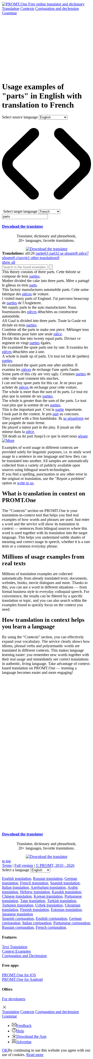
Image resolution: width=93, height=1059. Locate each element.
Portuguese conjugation (71, 923)
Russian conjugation (18, 927)
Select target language (20, 211)
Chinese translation (17, 896)
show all (8, 262)
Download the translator (22, 226)
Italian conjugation (36, 923)
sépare (83, 436)
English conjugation (51, 918)
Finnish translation (34, 910)
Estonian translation (66, 910)
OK (5, 1050)
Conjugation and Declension (24, 956)
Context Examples (16, 951)
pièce (58, 334)
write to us (25, 483)
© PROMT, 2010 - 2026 (55, 865)
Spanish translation (65, 883)
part (56, 414)
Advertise (23, 1042)
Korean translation (48, 896)
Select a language (15, 870)
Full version (23, 865)
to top (6, 861)
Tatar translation (32, 901)
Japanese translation (17, 914)
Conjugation (57, 8)
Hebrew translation (35, 892)
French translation (34, 883)
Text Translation (14, 947)
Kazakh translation (66, 892)
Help (20, 1031)
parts (33, 285)
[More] (8, 440)
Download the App (31, 1036)
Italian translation (15, 887)
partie (59, 409)
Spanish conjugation (18, 918)
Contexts (27, 8)
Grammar (9, 13)
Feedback (23, 1025)
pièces (27, 294)
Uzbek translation (49, 905)
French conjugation (51, 927)
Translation (10, 8)
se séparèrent (73, 418)
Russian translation (47, 878)
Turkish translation (61, 901)
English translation (16, 878)
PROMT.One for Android (22, 979)
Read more (34, 1055)
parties (34, 276)
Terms (7, 865)
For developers (13, 999)
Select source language (20, 117)
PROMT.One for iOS (19, 975)
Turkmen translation (17, 905)
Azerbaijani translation (48, 887)
